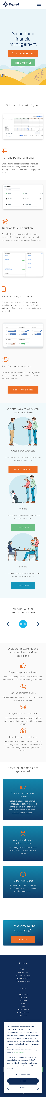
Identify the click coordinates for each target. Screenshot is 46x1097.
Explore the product (23, 389)
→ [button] (38, 624)
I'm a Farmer (23, 527)
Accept (23, 1081)
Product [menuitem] (23, 969)
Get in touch (23, 939)
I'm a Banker (23, 585)
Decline (23, 1087)
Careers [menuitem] (23, 1003)
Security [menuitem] (23, 1015)
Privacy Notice (18, 1053)
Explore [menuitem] (23, 963)
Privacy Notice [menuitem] (23, 1012)
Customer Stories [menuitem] (23, 981)
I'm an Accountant (23, 469)
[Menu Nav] (39, 4)
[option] (23, 625)
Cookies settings (23, 1075)
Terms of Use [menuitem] (23, 1009)
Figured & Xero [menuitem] (23, 975)
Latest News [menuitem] (23, 994)
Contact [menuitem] (23, 1006)
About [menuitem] (23, 988)
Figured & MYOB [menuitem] (23, 978)
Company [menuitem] (23, 997)
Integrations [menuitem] (23, 972)
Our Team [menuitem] (23, 1000)
